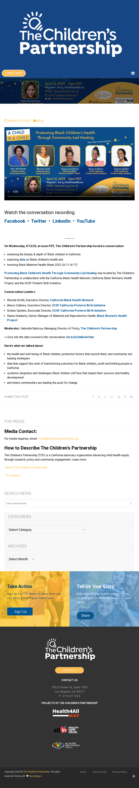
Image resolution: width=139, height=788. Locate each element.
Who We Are (69, 670)
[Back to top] (133, 776)
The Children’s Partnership (99, 328)
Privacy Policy (120, 772)
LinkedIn (61, 221)
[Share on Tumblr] (119, 397)
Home (83, 772)
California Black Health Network (72, 300)
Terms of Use (99, 772)
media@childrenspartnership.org (57, 438)
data (23, 259)
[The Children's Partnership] (69, 34)
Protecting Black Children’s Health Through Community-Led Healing (50, 273)
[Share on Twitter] (99, 397)
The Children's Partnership (36, 771)
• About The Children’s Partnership (25, 467)
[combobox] (46, 530)
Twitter (39, 221)
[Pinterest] (125, 397)
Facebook (14, 221)
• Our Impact (12, 475)
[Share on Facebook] (93, 397)
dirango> (37, 776)
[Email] (131, 397)
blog (40, 121)
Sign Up (20, 611)
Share (85, 615)
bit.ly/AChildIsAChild (80, 337)
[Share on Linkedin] (105, 397)
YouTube (86, 221)
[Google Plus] (112, 397)
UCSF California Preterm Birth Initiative (79, 305)
